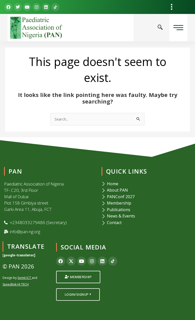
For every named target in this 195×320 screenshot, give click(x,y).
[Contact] (146, 223)
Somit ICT (24, 278)
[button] (171, 7)
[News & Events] (146, 216)
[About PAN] (146, 190)
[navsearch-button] (160, 28)
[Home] (146, 184)
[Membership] (146, 203)
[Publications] (146, 210)
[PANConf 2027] (146, 197)
